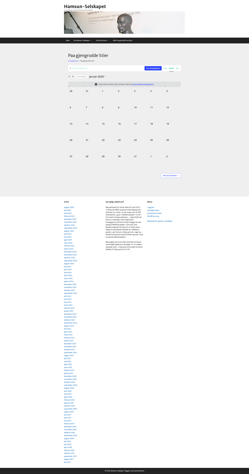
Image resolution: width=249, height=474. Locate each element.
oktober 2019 (69, 406)
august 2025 (69, 231)
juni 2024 (68, 269)
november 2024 (70, 255)
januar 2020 (68, 403)
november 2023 (70, 287)
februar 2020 (69, 400)
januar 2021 (68, 373)
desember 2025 (70, 219)
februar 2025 (69, 246)
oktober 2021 (69, 350)
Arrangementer (73, 61)
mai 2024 (68, 272)
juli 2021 (67, 358)
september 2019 (70, 409)
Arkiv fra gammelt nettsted (122, 40)
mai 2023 (67, 302)
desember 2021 (70, 344)
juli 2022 (67, 329)
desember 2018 (70, 427)
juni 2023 (67, 299)
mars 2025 (68, 243)
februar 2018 (69, 450)
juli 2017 (67, 462)
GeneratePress (139, 471)
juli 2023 (67, 296)
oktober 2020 (69, 382)
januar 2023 (68, 311)
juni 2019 (67, 418)
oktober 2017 (69, 453)
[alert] (124, 84)
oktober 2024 (69, 258)
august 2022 (69, 326)
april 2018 (68, 447)
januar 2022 (68, 341)
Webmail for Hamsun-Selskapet (160, 221)
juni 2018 (67, 444)
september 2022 (70, 323)
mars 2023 (68, 305)
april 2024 (68, 275)
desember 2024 (70, 252)
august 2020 (69, 388)
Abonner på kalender (170, 175)
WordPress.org (153, 216)
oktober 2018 (69, 433)
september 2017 (70, 456)
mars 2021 (68, 367)
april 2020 (68, 397)
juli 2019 (67, 415)
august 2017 (69, 459)
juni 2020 (67, 391)
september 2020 (70, 385)
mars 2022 (68, 335)
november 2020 (70, 379)
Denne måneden (81, 76)
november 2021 (70, 347)
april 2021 (68, 364)
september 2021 (70, 352)
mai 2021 (67, 361)
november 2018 (70, 430)
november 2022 (70, 317)
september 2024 (70, 261)
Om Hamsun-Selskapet (82, 40)
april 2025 (68, 240)
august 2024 (69, 264)
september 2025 (70, 228)
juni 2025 (67, 234)
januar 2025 (68, 249)
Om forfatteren (101, 40)
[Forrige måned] (69, 76)
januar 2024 (69, 281)
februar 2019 (69, 424)
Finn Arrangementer (153, 68)
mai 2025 (67, 237)
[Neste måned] (73, 76)
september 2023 (70, 293)
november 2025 (70, 222)
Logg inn (150, 207)
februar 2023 (69, 308)
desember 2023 (70, 284)
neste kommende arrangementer (143, 84)
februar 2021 (69, 370)
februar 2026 (69, 216)
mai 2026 (67, 213)
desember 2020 (70, 376)
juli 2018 (67, 441)
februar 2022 (69, 338)
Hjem (68, 40)
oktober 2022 (69, 320)
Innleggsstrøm (153, 210)
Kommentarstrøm (154, 213)
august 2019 (69, 412)
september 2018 (70, 435)
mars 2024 (68, 278)
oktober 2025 (69, 225)
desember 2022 (70, 314)
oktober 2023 (69, 290)
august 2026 (69, 207)
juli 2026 (67, 210)
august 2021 (69, 355)
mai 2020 (67, 394)
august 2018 (69, 438)
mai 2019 (67, 421)
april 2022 (68, 332)
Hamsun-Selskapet (85, 6)
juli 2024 (67, 267)
